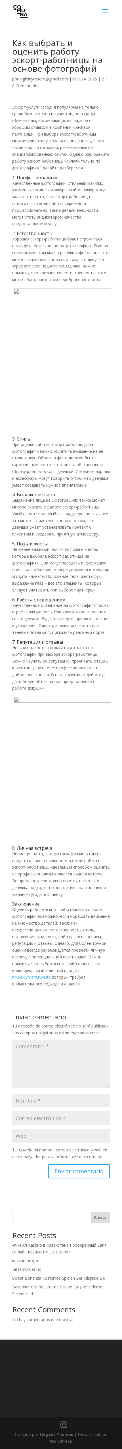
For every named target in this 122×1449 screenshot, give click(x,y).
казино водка (25, 1260)
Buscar (100, 1217)
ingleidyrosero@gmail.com (44, 79)
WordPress (61, 1441)
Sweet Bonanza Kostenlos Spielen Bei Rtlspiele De (58, 1278)
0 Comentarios (25, 85)
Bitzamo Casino (26, 1269)
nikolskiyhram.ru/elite (31, 977)
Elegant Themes (56, 1434)
